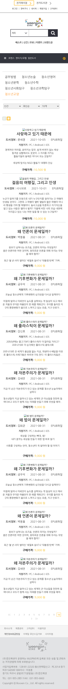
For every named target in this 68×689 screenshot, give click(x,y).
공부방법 (10, 76)
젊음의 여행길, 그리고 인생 (34, 182)
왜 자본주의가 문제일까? (34, 373)
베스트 (18, 42)
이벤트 (39, 42)
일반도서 (32, 58)
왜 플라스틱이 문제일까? (34, 326)
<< (9, 615)
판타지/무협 (21, 58)
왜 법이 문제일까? (34, 420)
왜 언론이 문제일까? (34, 231)
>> (36, 619)
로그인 (14, 9)
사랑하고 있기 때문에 (34, 134)
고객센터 (53, 9)
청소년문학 (12, 82)
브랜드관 (48, 42)
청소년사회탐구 (15, 88)
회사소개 (8, 628)
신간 (26, 42)
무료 (32, 42)
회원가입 (43, 9)
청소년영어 (48, 76)
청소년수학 (32, 82)
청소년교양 (12, 94)
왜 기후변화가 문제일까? (34, 278)
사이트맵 (49, 634)
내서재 (33, 9)
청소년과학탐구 (40, 88)
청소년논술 (29, 76)
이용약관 (42, 628)
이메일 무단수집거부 (32, 634)
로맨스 (11, 58)
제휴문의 (19, 628)
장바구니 (24, 9)
